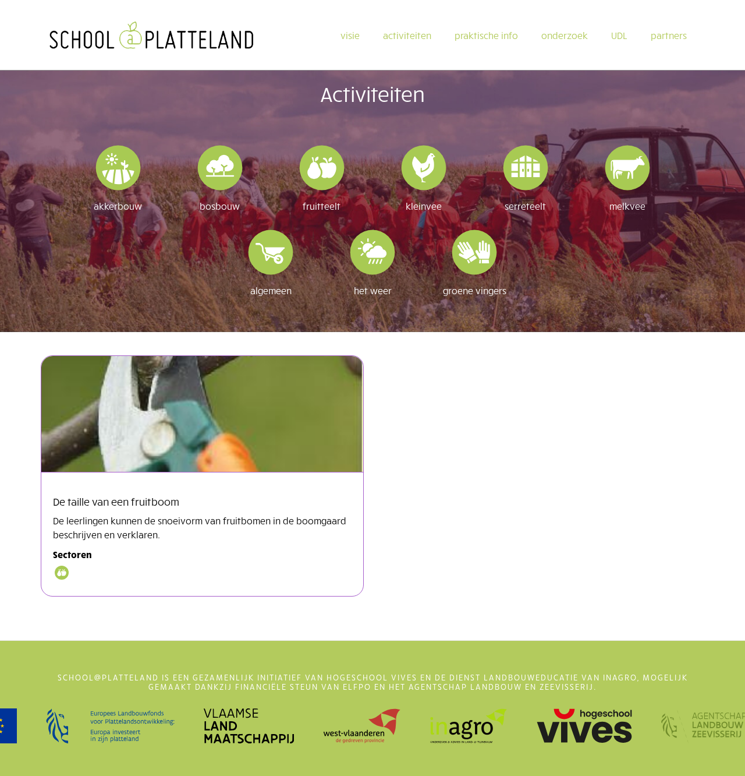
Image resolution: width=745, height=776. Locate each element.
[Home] (151, 35)
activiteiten (407, 35)
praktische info (486, 35)
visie (350, 35)
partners (669, 35)
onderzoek (564, 35)
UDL (619, 35)
